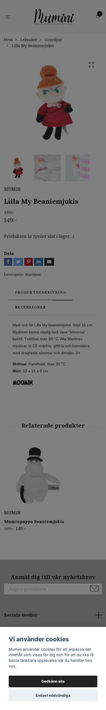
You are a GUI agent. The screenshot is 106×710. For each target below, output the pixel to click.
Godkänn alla (53, 681)
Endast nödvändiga (53, 695)
